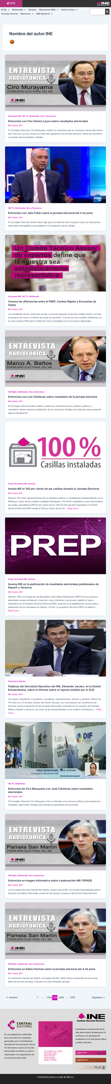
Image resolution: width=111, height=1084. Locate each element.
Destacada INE (14, 116)
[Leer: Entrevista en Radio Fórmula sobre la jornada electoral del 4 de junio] (55, 930)
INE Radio (12, 392)
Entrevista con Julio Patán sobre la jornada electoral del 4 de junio (50, 212)
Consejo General (9, 14)
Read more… (73, 508)
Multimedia (17, 10)
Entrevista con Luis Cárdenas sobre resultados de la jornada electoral (52, 396)
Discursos (26, 14)
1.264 (49, 997)
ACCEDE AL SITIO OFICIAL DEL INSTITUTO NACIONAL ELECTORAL (53, 1055)
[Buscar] (107, 12)
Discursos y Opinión (17, 681)
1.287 (72, 997)
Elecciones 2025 (47, 10)
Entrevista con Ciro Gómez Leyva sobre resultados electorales (48, 121)
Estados (32, 10)
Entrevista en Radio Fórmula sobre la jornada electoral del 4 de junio (51, 969)
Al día (4, 10)
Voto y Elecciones (48, 116)
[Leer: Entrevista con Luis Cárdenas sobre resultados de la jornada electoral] (55, 358)
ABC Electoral (43, 14)
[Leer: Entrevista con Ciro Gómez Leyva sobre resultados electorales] (55, 82)
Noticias (31, 484)
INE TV (25, 116)
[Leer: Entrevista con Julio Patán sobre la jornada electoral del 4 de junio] (55, 174)
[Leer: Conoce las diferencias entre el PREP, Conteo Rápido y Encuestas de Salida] (55, 263)
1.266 (60, 997)
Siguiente (98, 997)
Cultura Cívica (68, 10)
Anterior (12, 997)
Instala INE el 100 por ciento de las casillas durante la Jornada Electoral (53, 488)
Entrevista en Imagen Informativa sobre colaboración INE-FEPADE (50, 880)
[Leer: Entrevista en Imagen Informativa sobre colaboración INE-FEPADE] (55, 842)
